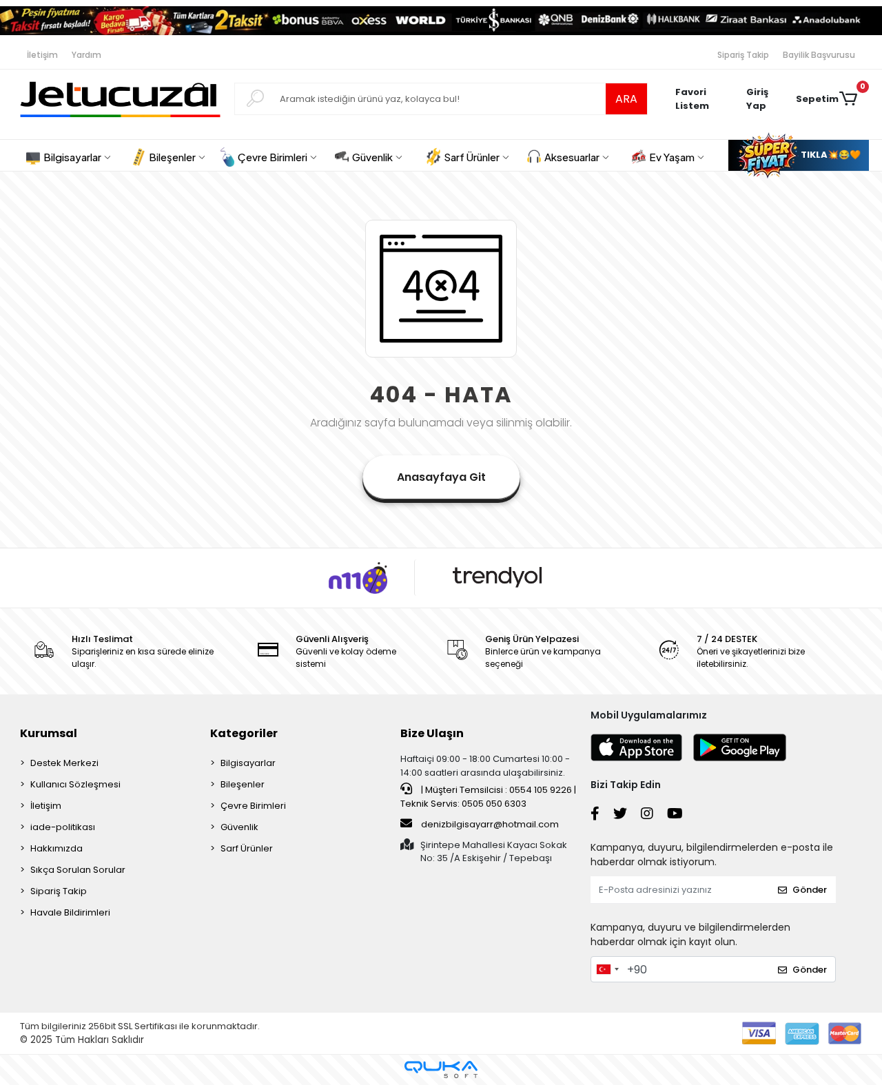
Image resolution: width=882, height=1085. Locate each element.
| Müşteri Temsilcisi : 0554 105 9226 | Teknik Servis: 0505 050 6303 (488, 796)
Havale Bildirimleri (70, 912)
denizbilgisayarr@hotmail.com (490, 824)
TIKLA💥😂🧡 (830, 154)
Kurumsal (48, 733)
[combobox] (607, 969)
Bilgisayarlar (248, 762)
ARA (626, 99)
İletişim (42, 55)
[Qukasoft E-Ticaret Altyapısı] (441, 1069)
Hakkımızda (56, 848)
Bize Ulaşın (432, 733)
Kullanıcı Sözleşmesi (75, 784)
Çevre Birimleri (253, 805)
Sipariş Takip (743, 55)
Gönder (809, 889)
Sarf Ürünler (246, 848)
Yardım (86, 55)
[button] (764, 99)
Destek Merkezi (64, 762)
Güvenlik (239, 827)
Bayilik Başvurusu (819, 55)
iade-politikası (62, 827)
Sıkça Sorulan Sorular (77, 869)
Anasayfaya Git (441, 477)
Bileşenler (242, 784)
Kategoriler (244, 733)
